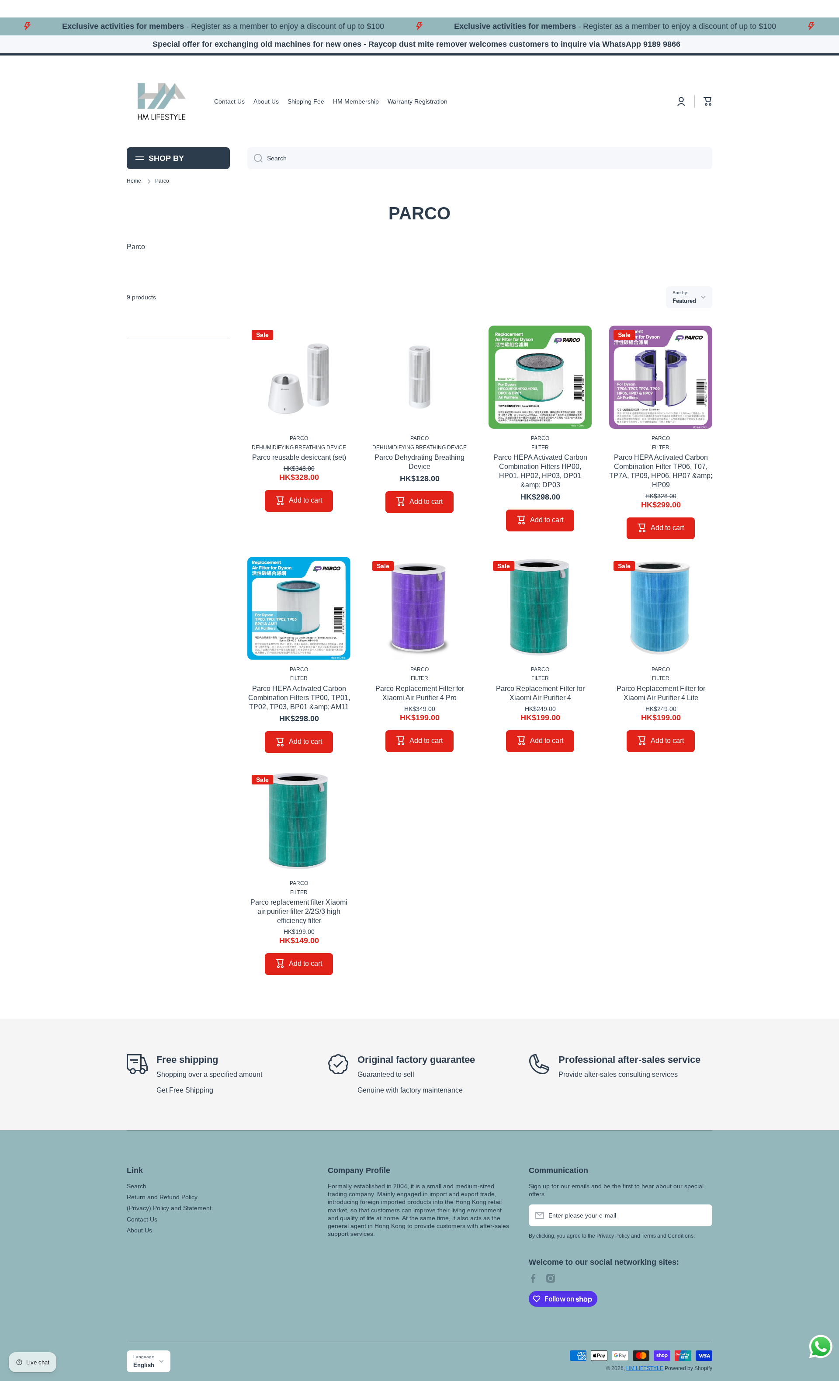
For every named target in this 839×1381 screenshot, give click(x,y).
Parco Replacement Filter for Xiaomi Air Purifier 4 (540, 693)
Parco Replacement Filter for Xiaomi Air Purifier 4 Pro (419, 693)
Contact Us (142, 1219)
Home (134, 181)
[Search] (255, 158)
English (143, 1365)
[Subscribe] (701, 1215)
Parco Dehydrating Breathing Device (419, 462)
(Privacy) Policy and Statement (169, 1207)
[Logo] (162, 101)
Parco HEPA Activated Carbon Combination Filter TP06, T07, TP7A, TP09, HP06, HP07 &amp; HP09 (660, 471)
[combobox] (479, 158)
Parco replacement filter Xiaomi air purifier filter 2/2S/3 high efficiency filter (298, 911)
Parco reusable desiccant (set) (299, 457)
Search (136, 1186)
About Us (139, 1230)
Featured (684, 301)
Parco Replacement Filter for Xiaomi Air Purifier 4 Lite (661, 693)
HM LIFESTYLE (644, 1368)
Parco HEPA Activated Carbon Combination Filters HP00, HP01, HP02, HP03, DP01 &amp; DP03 (540, 471)
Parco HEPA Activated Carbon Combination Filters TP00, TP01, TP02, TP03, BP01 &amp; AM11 (299, 698)
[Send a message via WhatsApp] (821, 1346)
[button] (708, 101)
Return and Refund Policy (162, 1197)
